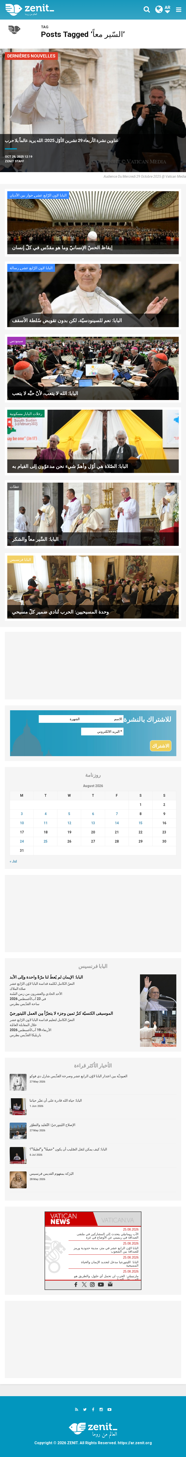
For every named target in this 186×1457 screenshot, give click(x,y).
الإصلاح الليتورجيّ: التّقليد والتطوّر (52, 1125)
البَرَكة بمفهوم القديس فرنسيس (52, 1173)
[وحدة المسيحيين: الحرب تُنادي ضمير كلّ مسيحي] (93, 586)
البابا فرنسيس (20, 559)
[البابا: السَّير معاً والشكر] (93, 513)
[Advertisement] (93, 665)
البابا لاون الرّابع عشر (51, 195)
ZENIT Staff (14, 161)
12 (69, 823)
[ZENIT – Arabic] (52, 10)
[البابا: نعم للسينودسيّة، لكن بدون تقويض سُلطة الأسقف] (93, 295)
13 (93, 823)
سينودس (16, 341)
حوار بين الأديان (21, 195)
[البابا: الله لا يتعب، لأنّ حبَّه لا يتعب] (93, 368)
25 (45, 841)
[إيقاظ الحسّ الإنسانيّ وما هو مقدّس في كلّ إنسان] (93, 222)
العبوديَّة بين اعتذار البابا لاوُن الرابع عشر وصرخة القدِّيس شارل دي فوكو (78, 1076)
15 (140, 823)
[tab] (69, 1219)
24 (22, 841)
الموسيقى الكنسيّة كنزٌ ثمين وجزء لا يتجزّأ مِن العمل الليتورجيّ (61, 1013)
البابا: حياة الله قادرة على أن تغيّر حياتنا (56, 1100)
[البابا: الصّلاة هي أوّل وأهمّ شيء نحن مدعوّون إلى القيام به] (93, 440)
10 (22, 823)
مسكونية (16, 414)
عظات (14, 487)
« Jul (13, 861)
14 (117, 823)
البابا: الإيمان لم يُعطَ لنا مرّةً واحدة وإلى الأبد (46, 977)
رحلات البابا (33, 414)
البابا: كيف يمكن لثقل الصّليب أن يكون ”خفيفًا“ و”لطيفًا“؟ (68, 1149)
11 (45, 823)
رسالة (14, 268)
